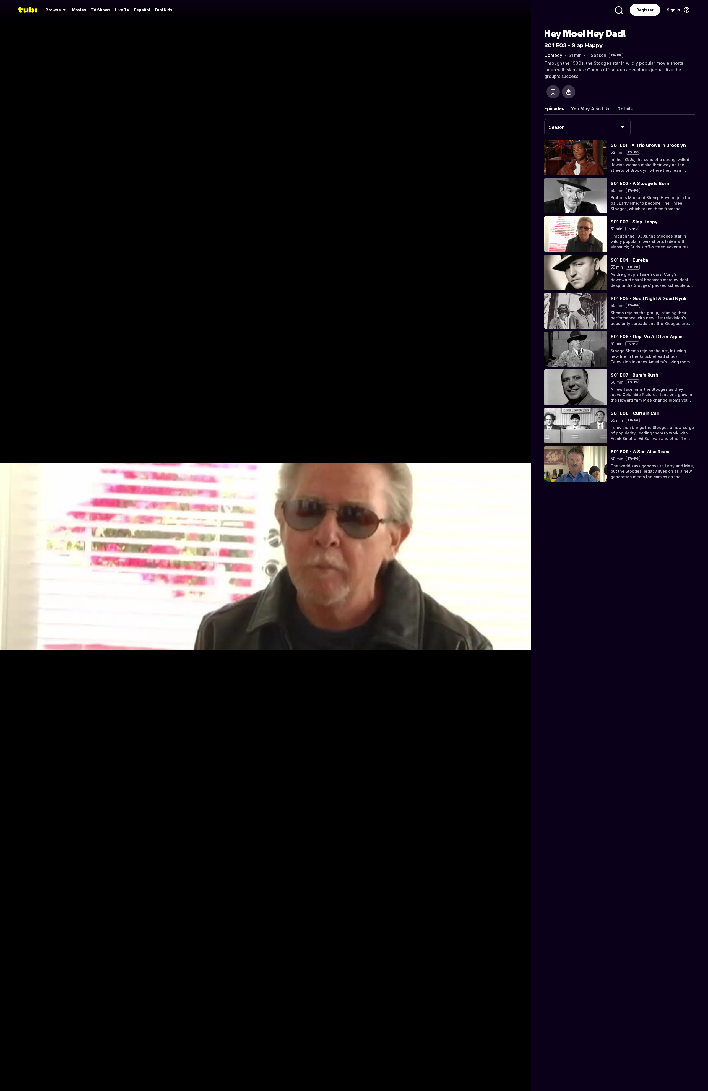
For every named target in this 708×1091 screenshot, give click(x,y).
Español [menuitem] (142, 9)
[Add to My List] (553, 91)
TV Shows (101, 9)
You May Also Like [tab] (591, 108)
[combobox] (587, 127)
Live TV (122, 9)
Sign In (673, 9)
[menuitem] (56, 10)
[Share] (568, 91)
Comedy (553, 55)
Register (645, 9)
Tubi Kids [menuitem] (163, 9)
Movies (79, 9)
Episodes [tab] (554, 108)
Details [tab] (625, 108)
